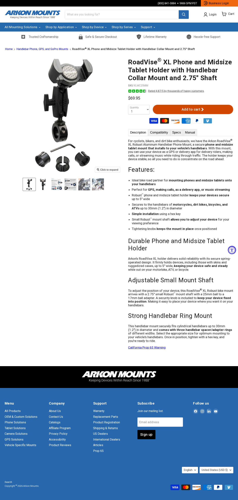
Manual (190, 132)
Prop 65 (98, 451)
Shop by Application (60, 27)
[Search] (184, 14)
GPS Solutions (14, 439)
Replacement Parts (105, 417)
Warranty (98, 411)
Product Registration (106, 422)
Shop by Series (123, 27)
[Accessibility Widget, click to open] (232, 250)
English (188, 470)
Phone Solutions (15, 422)
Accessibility (57, 439)
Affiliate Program (60, 428)
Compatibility (159, 132)
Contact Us (56, 417)
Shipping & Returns (105, 428)
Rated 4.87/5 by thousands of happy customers (176, 90)
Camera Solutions (16, 433)
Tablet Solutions (15, 428)
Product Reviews (60, 445)
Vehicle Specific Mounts (20, 445)
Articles (98, 445)
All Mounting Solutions (21, 27)
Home (9, 49)
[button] (29, 184)
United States (215, 470)
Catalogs (54, 422)
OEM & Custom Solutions (21, 417)
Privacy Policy (58, 433)
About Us (55, 411)
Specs (176, 132)
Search (8, 482)
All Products (13, 411)
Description (138, 132)
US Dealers (100, 433)
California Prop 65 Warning (147, 347)
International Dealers (106, 439)
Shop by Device (93, 27)
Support (147, 27)
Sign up (146, 434)
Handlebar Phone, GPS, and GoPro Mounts (42, 49)
